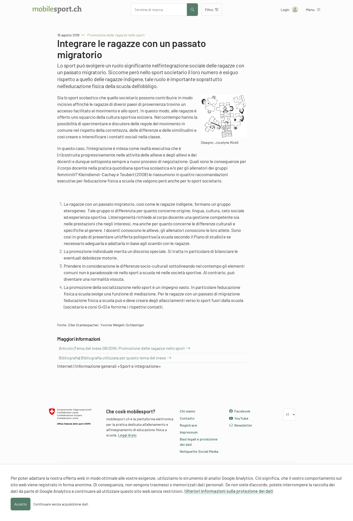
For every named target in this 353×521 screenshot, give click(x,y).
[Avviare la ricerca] (192, 9)
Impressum (189, 432)
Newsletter (242, 425)
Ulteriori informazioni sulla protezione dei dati (228, 491)
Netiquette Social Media (199, 451)
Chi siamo (187, 411)
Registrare (188, 425)
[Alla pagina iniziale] (57, 9)
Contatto (187, 418)
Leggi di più (127, 435)
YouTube (240, 418)
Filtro (209, 9)
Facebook (241, 411)
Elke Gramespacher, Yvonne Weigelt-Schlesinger (106, 325)
